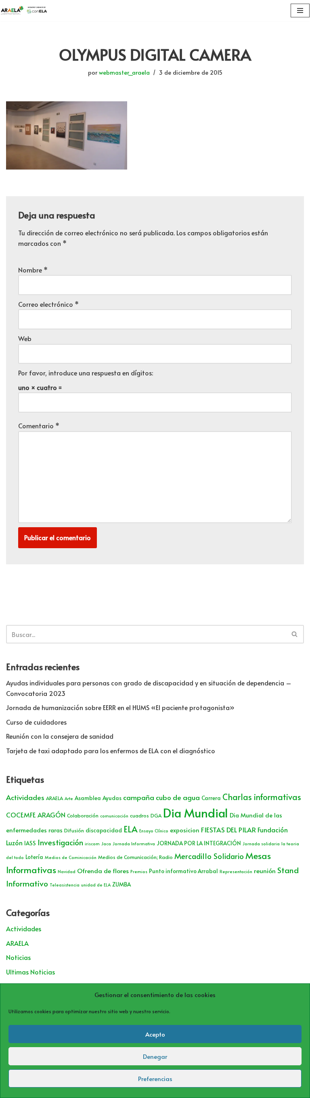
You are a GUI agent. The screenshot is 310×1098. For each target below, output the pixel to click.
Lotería (34, 857)
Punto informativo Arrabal (183, 871)
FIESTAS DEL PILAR (228, 829)
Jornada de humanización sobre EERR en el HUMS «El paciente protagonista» (120, 707)
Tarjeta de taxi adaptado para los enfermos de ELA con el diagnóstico (110, 750)
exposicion (184, 830)
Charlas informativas (261, 797)
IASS (30, 843)
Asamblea (88, 798)
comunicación (114, 816)
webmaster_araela (124, 72)
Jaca (106, 843)
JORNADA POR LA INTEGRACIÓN (199, 843)
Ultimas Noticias (30, 971)
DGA (156, 815)
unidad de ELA (96, 885)
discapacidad (104, 830)
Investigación (60, 842)
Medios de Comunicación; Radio (135, 857)
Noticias (18, 957)
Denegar (155, 1056)
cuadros (139, 815)
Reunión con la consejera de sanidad (59, 735)
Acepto (155, 1034)
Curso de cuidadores (36, 721)
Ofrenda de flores (103, 870)
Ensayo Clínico (153, 831)
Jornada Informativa (134, 843)
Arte (69, 798)
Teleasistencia (65, 885)
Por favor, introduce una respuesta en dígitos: (85, 372)
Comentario (38, 425)
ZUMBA (121, 884)
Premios (138, 871)
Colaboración (82, 815)
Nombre (33, 269)
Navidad (66, 871)
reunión (265, 870)
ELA (131, 829)
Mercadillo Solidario (209, 856)
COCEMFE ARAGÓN (35, 814)
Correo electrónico (48, 304)
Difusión (74, 830)
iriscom (92, 843)
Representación (236, 871)
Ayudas (112, 798)
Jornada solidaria (261, 843)
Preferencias (155, 1078)
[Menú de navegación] (300, 10)
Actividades (25, 797)
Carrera (211, 798)
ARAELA (54, 798)
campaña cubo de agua (161, 797)
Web (24, 338)
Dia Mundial (195, 813)
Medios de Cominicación (70, 857)
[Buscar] (295, 634)
